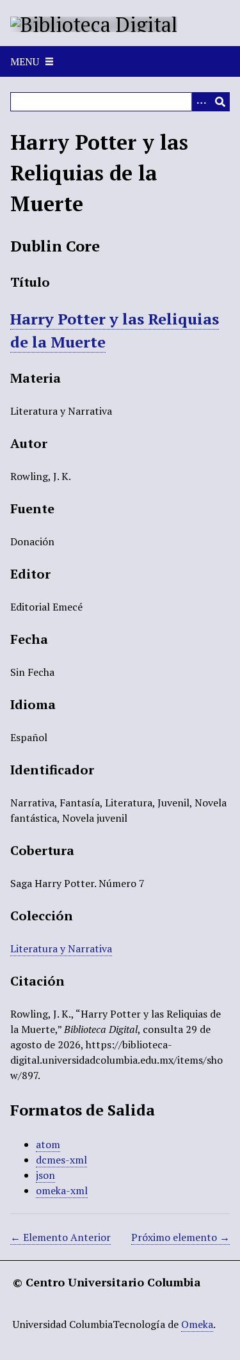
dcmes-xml (61, 1160)
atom (48, 1144)
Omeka (197, 1324)
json (45, 1175)
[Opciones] (201, 101)
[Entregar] (220, 101)
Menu (24, 61)
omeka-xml (62, 1190)
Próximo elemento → (180, 1237)
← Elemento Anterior (60, 1237)
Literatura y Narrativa (61, 948)
